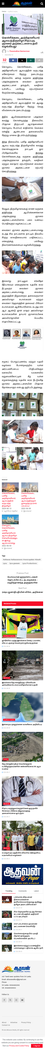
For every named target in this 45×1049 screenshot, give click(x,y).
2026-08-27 (6, 772)
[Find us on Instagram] (16, 1000)
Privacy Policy (26, 1022)
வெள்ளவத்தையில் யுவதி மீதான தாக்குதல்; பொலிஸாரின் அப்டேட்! (26, 936)
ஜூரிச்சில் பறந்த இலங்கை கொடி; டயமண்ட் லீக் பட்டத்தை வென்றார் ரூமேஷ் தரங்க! (21, 642)
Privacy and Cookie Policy (19, 1046)
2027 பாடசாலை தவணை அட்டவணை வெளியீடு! (25, 925)
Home (4, 11)
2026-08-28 (6, 646)
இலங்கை (7, 678)
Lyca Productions (29, 563)
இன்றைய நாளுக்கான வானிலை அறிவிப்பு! (22, 724)
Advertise (13, 1022)
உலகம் (6, 759)
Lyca (5, 563)
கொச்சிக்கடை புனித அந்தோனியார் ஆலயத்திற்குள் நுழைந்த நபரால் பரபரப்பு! (29, 499)
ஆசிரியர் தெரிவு (13, 11)
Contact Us (6, 1025)
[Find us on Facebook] (4, 1000)
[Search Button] (42, 4)
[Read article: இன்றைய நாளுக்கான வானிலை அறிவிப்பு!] (22, 707)
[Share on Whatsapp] (31, 60)
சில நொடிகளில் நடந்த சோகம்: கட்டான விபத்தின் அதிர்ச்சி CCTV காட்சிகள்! (28, 914)
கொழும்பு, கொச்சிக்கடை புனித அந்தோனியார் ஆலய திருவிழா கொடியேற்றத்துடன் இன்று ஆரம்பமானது (10, 534)
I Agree (37, 1046)
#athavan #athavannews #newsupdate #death (22, 560)
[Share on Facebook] (13, 60)
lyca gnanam (15, 563)
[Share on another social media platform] (39, 60)
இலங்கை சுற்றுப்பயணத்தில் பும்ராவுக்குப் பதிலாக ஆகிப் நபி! (28, 947)
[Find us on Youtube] (22, 1000)
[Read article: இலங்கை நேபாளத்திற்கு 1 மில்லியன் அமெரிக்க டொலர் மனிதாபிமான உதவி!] (22, 665)
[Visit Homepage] (22, 3)
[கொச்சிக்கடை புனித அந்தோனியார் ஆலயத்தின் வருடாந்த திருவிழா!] (10, 487)
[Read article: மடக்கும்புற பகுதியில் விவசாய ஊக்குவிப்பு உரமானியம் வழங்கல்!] (22, 836)
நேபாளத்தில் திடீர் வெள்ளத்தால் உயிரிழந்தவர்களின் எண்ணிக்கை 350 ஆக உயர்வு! (21, 766)
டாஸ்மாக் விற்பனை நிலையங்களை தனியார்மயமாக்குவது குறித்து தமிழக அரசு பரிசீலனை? (28, 901)
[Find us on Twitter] (10, 1000)
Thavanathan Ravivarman (19, 51)
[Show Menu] (3, 4)
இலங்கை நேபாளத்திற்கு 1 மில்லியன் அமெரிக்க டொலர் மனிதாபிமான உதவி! (20, 684)
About (4, 1022)
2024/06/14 (9, 55)
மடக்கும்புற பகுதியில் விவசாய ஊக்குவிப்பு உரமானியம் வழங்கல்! (21, 854)
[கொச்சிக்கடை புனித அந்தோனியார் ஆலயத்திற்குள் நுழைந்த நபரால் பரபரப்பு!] (29, 487)
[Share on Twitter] (22, 60)
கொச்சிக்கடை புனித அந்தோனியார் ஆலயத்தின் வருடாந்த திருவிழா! (9, 499)
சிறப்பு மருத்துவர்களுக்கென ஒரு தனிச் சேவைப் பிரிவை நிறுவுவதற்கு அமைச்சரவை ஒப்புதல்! (20, 811)
